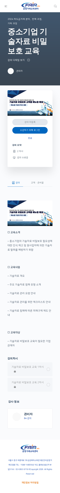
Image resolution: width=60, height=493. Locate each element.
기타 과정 (12, 23)
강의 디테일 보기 (16, 60)
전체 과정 (36, 19)
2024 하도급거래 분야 (19, 19)
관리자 (28, 414)
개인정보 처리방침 (30, 482)
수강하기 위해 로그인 (30, 130)
